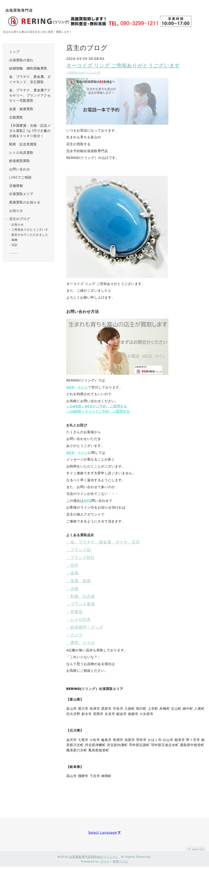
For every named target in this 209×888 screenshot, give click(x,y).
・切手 (72, 565)
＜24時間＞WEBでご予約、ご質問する (96, 406)
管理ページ (120, 861)
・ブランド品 (78, 550)
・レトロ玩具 (78, 619)
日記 (14, 245)
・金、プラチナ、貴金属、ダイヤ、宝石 (103, 542)
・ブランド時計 (80, 557)
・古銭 (72, 588)
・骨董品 (74, 611)
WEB (70, 387)
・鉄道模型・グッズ (84, 627)
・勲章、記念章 (80, 596)
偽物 (14, 240)
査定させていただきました (29, 235)
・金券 (72, 573)
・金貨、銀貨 (78, 581)
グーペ (104, 861)
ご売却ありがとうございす (29, 229)
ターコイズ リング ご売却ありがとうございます (123, 65)
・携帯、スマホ (80, 642)
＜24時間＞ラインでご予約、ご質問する (98, 411)
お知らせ (17, 224)
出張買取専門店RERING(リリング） (94, 856)
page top (197, 849)
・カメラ (74, 635)
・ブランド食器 (80, 604)
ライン (83, 387)
